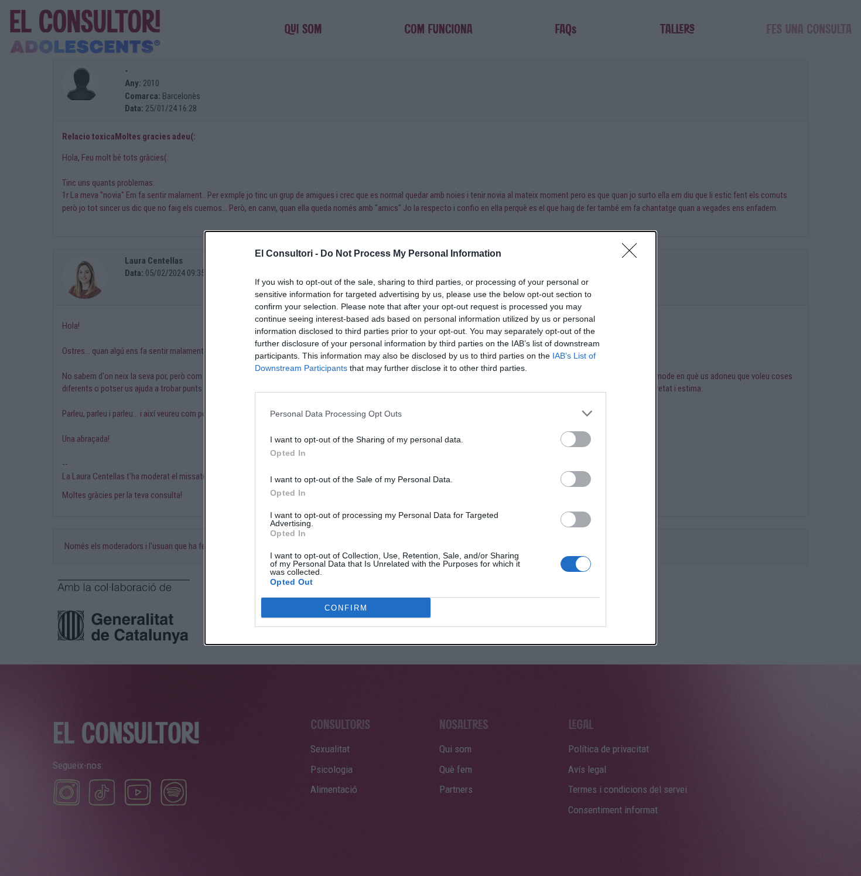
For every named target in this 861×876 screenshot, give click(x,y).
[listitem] (430, 413)
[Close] (633, 254)
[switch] (576, 439)
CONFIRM (346, 608)
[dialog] (430, 438)
